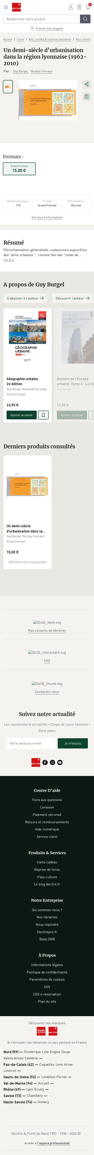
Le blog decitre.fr (47, 884)
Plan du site (47, 1001)
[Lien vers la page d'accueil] (16, 7)
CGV (47, 987)
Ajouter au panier (21, 415)
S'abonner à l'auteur (22, 298)
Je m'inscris (72, 743)
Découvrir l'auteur (70, 298)
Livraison (47, 807)
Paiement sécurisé (47, 814)
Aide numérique (47, 829)
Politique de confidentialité (47, 972)
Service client (47, 836)
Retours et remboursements (47, 822)
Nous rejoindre (47, 924)
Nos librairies (47, 917)
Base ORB (47, 939)
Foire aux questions (47, 800)
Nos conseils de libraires (47, 630)
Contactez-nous (47, 691)
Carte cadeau (47, 862)
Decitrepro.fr (47, 932)
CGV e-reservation (47, 994)
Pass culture (47, 877)
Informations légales (47, 965)
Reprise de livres (47, 869)
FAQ (47, 660)
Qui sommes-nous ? (47, 910)
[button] (47, 252)
